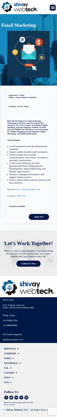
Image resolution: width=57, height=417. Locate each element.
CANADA (9, 372)
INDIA (7, 358)
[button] (53, 8)
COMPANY (10, 353)
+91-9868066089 (10, 325)
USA (6, 382)
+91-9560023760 (10, 320)
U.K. (6, 368)
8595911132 (21, 196)
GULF (7, 377)
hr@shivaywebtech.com (31, 189)
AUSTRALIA (11, 363)
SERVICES (10, 348)
